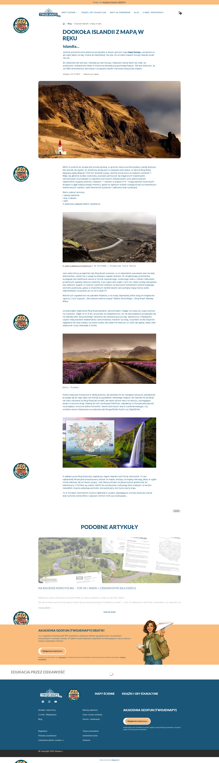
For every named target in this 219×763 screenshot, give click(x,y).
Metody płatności (90, 710)
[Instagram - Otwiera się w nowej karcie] (49, 701)
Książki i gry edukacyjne (140, 693)
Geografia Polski (48, 580)
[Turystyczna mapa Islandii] (109, 467)
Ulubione (86, 740)
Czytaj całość (44, 608)
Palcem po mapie (91, 74)
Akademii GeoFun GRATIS (113, 2)
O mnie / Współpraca (47, 714)
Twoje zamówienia (91, 731)
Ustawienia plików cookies (50, 740)
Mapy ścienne (105, 693)
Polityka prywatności (47, 735)
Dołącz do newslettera (53, 651)
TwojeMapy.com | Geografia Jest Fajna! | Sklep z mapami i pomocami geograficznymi (64, 23)
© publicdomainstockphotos (77, 266)
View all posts (109, 612)
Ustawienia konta (90, 735)
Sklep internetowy (109, 760)
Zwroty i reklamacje (91, 719)
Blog (70, 23)
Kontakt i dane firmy (47, 710)
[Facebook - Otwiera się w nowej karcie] (43, 701)
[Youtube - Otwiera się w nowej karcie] (55, 701)
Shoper (58, 751)
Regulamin (62, 657)
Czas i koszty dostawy (92, 714)
